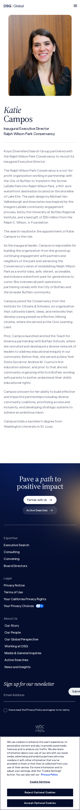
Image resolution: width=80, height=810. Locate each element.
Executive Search (16, 545)
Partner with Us (37, 500)
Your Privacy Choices (19, 606)
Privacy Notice (14, 585)
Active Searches (36, 510)
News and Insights (17, 667)
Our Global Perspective (21, 639)
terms (65, 710)
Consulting (12, 552)
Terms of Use (13, 592)
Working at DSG (16, 646)
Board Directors (15, 566)
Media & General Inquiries (22, 653)
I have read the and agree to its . (39, 710)
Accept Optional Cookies (40, 803)
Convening (12, 558)
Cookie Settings (40, 782)
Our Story (11, 625)
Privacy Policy (34, 710)
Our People (12, 632)
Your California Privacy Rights (25, 599)
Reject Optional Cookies (40, 792)
